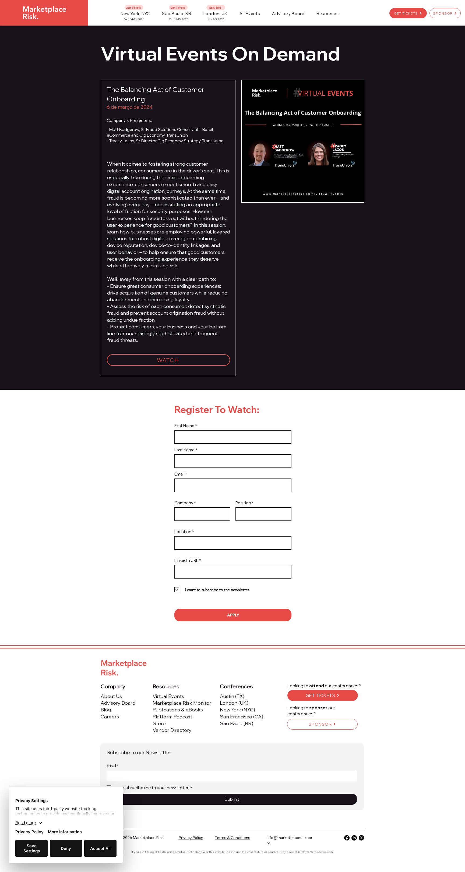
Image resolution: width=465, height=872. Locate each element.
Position (243, 503)
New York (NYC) (237, 710)
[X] (361, 838)
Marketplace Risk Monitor (182, 703)
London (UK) (234, 703)
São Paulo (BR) (236, 723)
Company (183, 503)
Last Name (184, 450)
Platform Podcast (172, 717)
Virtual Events (168, 696)
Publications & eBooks (178, 710)
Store (159, 723)
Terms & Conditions (232, 837)
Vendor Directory (172, 730)
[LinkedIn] (354, 838)
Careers (110, 717)
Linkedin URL (186, 560)
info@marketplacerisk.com (315, 852)
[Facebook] (347, 838)
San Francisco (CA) (241, 717)
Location (182, 532)
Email (179, 474)
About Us (111, 696)
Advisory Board (118, 703)
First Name (184, 426)
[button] (250, 13)
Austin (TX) (232, 696)
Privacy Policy (191, 837)
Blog (106, 710)
